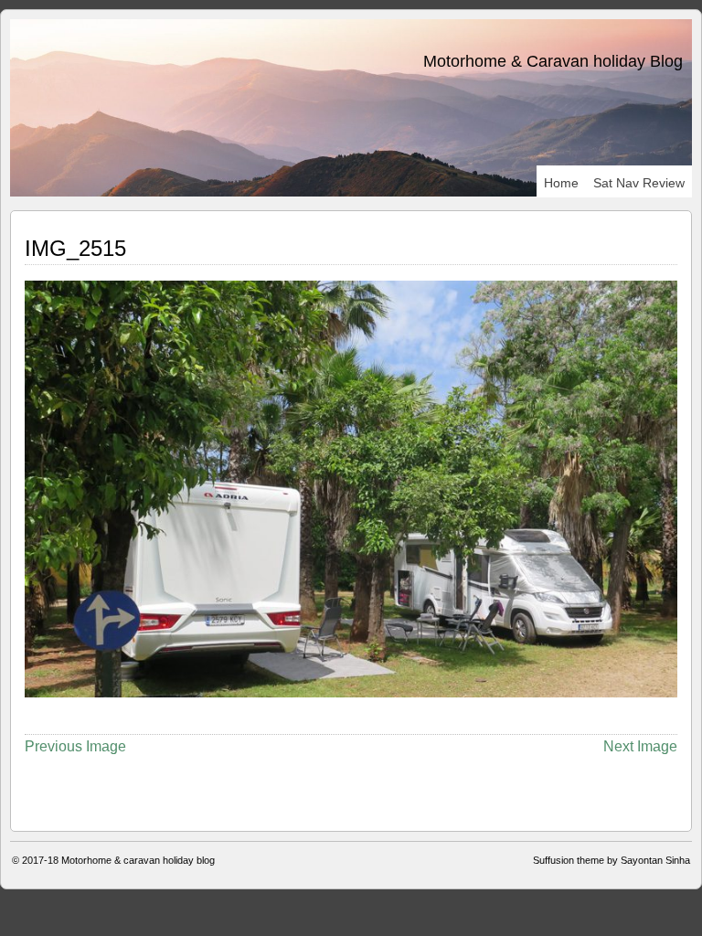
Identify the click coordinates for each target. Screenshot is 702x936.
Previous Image (75, 746)
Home (561, 183)
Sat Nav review (639, 183)
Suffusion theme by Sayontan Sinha (611, 860)
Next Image (640, 746)
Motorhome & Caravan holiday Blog (553, 61)
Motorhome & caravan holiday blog (138, 860)
